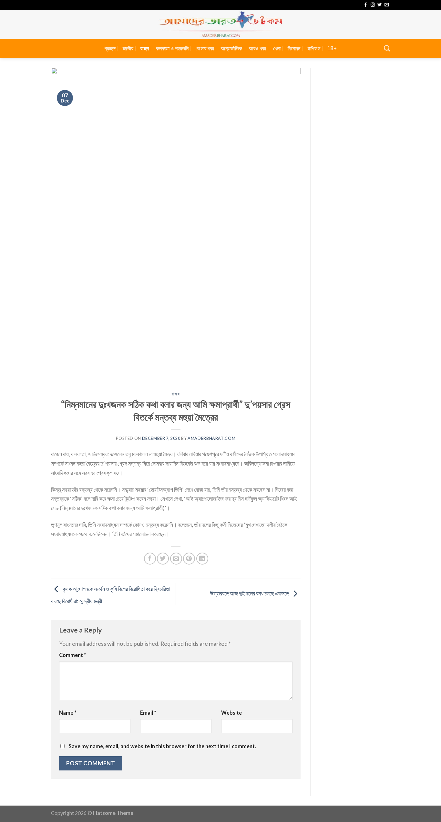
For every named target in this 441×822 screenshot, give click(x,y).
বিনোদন (294, 48)
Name (68, 713)
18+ (332, 48)
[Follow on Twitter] (379, 5)
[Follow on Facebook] (366, 5)
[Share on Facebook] (150, 559)
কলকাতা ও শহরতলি (172, 48)
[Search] (387, 48)
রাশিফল (314, 48)
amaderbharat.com (211, 438)
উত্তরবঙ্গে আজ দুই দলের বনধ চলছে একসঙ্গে (250, 593)
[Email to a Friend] (176, 559)
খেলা (277, 48)
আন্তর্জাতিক (231, 48)
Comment (72, 655)
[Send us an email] (387, 5)
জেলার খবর (205, 48)
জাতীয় (128, 48)
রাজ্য (144, 48)
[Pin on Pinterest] (189, 559)
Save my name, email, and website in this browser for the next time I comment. (162, 746)
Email (148, 713)
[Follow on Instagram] (373, 5)
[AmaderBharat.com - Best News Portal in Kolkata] (220, 24)
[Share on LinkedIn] (202, 559)
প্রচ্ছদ (110, 48)
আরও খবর (257, 48)
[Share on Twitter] (163, 559)
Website (231, 713)
